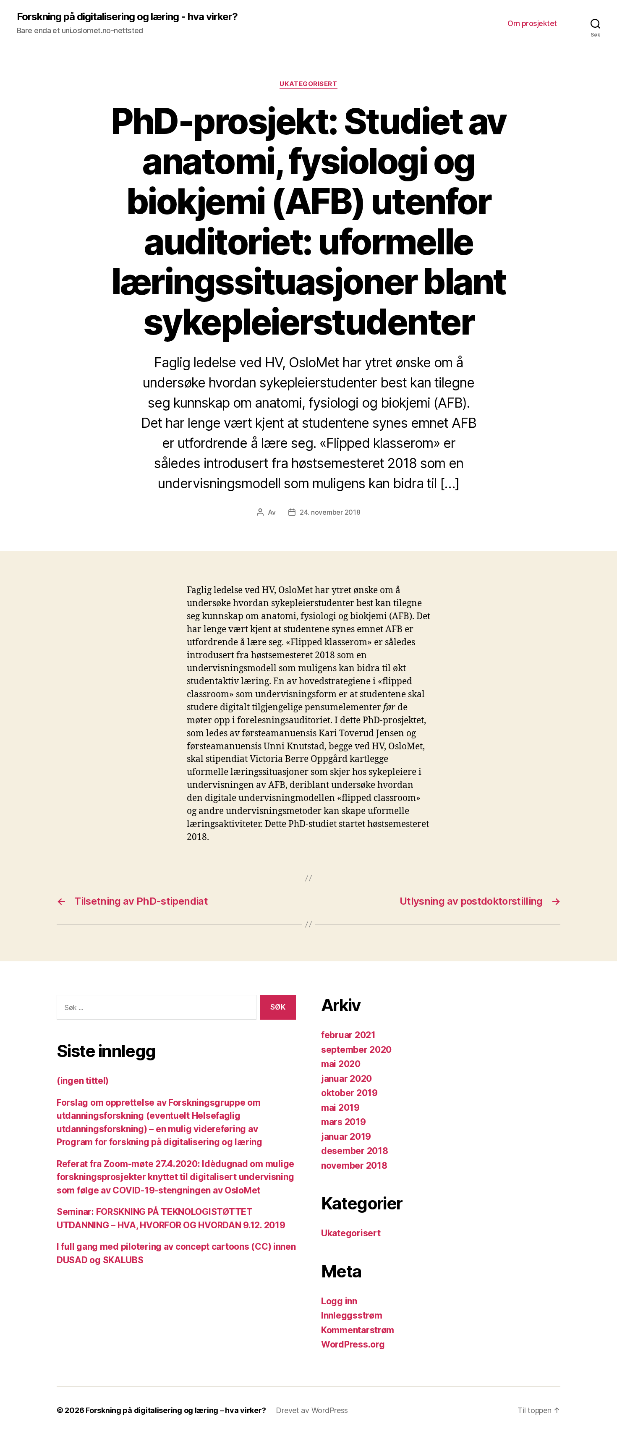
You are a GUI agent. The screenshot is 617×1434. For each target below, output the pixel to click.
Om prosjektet (532, 23)
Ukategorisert (308, 84)
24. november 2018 (330, 512)
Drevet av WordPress (312, 1410)
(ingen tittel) (83, 1081)
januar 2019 (346, 1136)
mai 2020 (341, 1064)
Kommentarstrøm (357, 1330)
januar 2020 (346, 1078)
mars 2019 (343, 1122)
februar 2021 (348, 1035)
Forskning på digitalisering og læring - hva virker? (127, 17)
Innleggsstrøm (351, 1315)
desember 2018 (354, 1151)
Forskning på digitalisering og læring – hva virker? (176, 1410)
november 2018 (354, 1165)
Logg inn (339, 1301)
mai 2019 (340, 1107)
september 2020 (356, 1049)
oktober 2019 (349, 1093)
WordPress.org (353, 1344)
